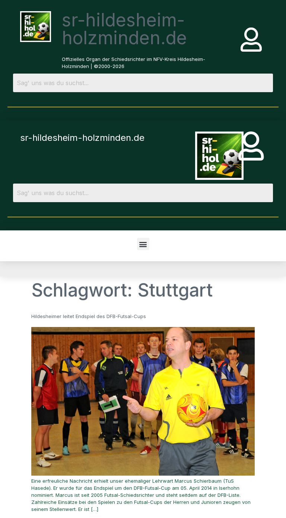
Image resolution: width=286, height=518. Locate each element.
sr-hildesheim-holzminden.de (124, 29)
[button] (143, 244)
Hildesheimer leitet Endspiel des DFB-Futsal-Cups (88, 316)
